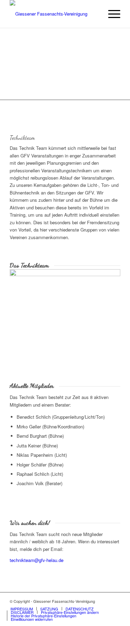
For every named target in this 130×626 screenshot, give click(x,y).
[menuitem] (110, 14)
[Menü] (110, 14)
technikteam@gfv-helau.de (36, 560)
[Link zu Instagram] (115, 601)
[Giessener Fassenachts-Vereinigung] (54, 14)
